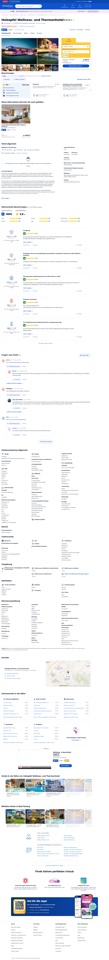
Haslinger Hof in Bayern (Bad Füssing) (73, 853)
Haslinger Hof (6, 730)
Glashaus (36, 730)
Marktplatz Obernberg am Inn (11, 713)
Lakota (35, 739)
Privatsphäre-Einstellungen (62, 935)
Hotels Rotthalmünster (69, 840)
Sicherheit (58, 948)
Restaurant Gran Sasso (70, 711)
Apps (12, 946)
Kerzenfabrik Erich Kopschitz (41, 728)
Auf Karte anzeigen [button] (41, 23)
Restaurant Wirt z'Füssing (70, 713)
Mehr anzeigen (5, 198)
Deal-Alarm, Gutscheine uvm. (18, 935)
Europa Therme (38, 713)
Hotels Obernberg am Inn (43, 835)
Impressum (58, 951)
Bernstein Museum (8, 705)
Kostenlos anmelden (92, 11)
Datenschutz (58, 932)
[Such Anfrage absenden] (40, 6)
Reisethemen (81, 938)
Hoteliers (35, 927)
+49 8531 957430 (11, 676)
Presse (79, 932)
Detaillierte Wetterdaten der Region (54, 865)
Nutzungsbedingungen (61, 930)
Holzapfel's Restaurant (69, 702)
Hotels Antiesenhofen (69, 837)
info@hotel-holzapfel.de (12, 673)
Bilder (26, 33)
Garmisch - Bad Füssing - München (72, 851)
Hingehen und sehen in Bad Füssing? (73, 849)
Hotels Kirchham (68, 835)
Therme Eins (37, 705)
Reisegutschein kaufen (17, 940)
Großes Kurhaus (7, 702)
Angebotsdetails (11, 649)
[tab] (68, 40)
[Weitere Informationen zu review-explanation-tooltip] (23, 29)
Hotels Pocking (40, 837)
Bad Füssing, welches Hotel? (44, 851)
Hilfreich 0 (17, 379)
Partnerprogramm (38, 932)
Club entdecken (81, 11)
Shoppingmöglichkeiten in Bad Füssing (44, 742)
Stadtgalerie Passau (39, 736)
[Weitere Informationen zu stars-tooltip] (73, 20)
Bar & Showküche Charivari (10, 733)
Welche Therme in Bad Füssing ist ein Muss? (48, 853)
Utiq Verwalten (59, 938)
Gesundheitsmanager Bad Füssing (43, 711)
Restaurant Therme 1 (69, 705)
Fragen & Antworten (16, 932)
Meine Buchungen (16, 927)
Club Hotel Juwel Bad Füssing (71, 855)
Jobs (79, 935)
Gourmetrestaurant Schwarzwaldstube (74, 708)
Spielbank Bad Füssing (9, 728)
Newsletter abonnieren (17, 938)
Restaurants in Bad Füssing (71, 717)
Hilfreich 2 (17, 435)
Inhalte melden (15, 951)
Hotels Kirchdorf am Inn (43, 840)
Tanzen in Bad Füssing (42, 855)
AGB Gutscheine (59, 943)
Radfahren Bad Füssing (40, 708)
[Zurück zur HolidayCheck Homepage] (7, 6)
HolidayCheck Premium (17, 943)
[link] (65, 6)
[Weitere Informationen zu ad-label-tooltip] (48, 748)
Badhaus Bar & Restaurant (10, 736)
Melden (24, 366)
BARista (5, 739)
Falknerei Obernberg (8, 711)
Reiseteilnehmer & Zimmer (69, 49)
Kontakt (77, 1)
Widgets (35, 930)
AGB (56, 940)
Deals (4, 1)
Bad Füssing (40, 847)
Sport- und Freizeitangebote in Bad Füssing (45, 717)
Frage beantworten (14, 366)
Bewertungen (17, 33)
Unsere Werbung (82, 930)
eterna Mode (37, 733)
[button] (19, 51)
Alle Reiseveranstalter (16, 948)
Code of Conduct (37, 935)
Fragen (32, 33)
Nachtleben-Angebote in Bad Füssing (13, 742)
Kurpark (5, 708)
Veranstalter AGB (59, 927)
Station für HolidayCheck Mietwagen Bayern (76, 574)
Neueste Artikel (81, 940)
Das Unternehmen (82, 927)
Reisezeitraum (66, 44)
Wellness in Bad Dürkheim (70, 847)
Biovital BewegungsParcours (41, 702)
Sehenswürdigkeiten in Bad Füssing (12, 717)
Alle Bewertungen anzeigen (45, 343)
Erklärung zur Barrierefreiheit (63, 946)
